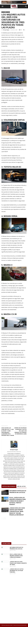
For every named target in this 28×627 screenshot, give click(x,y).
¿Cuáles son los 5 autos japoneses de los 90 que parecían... (16, 570)
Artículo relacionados (9, 486)
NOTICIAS (7, 12)
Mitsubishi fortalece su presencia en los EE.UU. (4, 493)
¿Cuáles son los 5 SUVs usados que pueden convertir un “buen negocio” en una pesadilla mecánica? (17, 511)
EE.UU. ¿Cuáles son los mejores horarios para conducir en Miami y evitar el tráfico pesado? (17, 501)
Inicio (2, 9)
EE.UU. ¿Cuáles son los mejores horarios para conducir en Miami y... (16, 555)
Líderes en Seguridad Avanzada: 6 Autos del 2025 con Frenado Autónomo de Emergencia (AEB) (20, 431)
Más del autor (21, 486)
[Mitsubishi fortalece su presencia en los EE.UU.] (5, 549)
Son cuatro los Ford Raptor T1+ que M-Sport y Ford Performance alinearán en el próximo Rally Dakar (7, 431)
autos (6, 9)
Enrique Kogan (6, 29)
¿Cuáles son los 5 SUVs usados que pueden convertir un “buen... (18, 563)
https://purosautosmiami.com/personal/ (14, 451)
